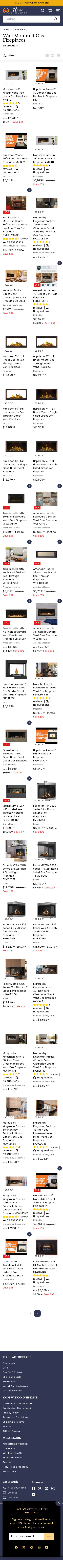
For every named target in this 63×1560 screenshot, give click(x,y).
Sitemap (7, 1426)
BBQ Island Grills (12, 1377)
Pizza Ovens (10, 1381)
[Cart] (50, 11)
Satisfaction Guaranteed (17, 1408)
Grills (5, 1367)
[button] (10, 103)
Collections (19, 29)
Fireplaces (9, 1363)
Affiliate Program (12, 1431)
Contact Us (9, 1448)
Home (6, 29)
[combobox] (31, 19)
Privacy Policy (10, 1412)
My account (9, 1471)
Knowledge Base (12, 1457)
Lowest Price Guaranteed (17, 1403)
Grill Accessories (12, 1390)
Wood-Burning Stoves (15, 1386)
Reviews (7, 1462)
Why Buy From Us (12, 1453)
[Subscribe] (49, 1536)
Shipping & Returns (13, 1421)
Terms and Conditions (15, 1417)
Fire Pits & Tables (12, 1372)
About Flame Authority (15, 1443)
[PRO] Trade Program (15, 1466)
